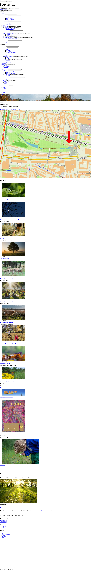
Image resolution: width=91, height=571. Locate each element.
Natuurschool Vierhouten (10, 62)
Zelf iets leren (6, 70)
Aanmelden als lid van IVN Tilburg (15, 109)
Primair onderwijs (8, 48)
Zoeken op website (3, 8)
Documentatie (6, 21)
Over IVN (3, 80)
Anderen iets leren (7, 74)
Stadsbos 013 (8, 34)
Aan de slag (4, 526)
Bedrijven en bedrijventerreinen (10, 52)
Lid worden (4, 84)
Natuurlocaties (6, 59)
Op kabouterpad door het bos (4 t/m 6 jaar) (8, 342)
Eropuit (3, 527)
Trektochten (6, 68)
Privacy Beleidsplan (9, 23)
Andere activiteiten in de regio (8, 33)
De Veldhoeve (8, 60)
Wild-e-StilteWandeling (4, 258)
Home (3, 13)
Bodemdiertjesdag (3, 238)
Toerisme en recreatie (9, 54)
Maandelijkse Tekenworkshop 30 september (8, 301)
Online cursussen (8, 72)
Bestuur (7, 16)
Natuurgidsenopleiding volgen (10, 73)
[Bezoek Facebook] (0, 506)
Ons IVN (3, 91)
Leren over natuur (5, 69)
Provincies (7, 58)
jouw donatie (41, 510)
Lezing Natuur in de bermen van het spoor (8, 381)
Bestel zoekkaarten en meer (10, 79)
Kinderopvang (8, 49)
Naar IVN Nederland (3, 9)
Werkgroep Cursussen (9, 20)
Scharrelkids (8, 17)
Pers (3, 537)
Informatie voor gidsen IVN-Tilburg (11, 38)
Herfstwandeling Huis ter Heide (6, 322)
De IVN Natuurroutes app (6, 528)
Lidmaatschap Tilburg (7, 42)
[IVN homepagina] (8, 6)
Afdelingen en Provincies (8, 56)
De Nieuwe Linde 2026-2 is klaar (6, 397)
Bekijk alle (2, 182)
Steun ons (3, 533)
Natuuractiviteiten (5, 26)
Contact (5, 83)
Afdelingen (7, 57)
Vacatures (3, 39)
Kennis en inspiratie (7, 77)
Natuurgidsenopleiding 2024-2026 (9, 37)
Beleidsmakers (8, 53)
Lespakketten (8, 75)
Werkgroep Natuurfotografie (10, 19)
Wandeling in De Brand (5, 363)
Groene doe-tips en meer (9, 78)
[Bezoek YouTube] (0, 507)
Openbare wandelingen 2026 (10, 28)
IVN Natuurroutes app (7, 66)
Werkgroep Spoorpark (9, 18)
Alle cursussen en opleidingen (10, 71)
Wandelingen (6, 27)
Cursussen (3, 36)
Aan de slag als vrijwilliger (6, 534)
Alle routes (5, 65)
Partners (5, 82)
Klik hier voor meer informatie (5, 109)
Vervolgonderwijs (8, 50)
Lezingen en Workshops (7, 32)
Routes (3, 64)
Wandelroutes (6, 67)
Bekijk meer (8, 55)
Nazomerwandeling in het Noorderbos (7, 199)
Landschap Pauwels (9, 35)
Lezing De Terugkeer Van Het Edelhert (7, 278)
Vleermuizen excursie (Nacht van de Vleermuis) (9, 219)
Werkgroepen (6, 15)
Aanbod (1, 84)
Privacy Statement (8, 24)
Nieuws (3, 25)
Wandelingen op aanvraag (10, 29)
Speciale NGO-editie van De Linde (7, 433)
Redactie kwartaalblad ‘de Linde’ (9, 41)
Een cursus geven (8, 76)
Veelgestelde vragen (5, 532)
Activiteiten (4, 63)
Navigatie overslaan (3, 0)
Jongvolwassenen (8, 51)
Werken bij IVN (6, 81)
